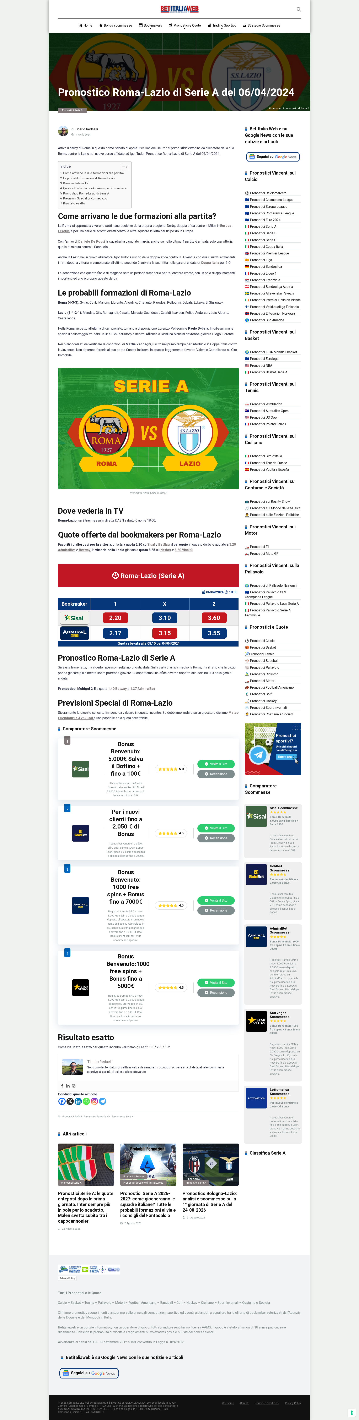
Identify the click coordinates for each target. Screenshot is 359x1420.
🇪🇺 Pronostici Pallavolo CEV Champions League (265, 594)
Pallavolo (104, 1303)
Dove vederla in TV (75, 183)
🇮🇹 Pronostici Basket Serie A (266, 372)
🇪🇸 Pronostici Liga (258, 260)
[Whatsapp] (86, 1101)
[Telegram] (102, 1101)
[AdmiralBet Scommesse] (80, 913)
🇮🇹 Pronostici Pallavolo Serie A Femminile (268, 612)
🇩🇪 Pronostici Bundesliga (263, 267)
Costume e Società (256, 1303)
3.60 (214, 617)
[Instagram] (74, 1086)
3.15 (165, 633)
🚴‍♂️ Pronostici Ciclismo (261, 674)
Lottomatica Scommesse (280, 1092)
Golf (180, 1303)
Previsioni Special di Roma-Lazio (85, 198)
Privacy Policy (67, 1278)
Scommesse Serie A (122, 1116)
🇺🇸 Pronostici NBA (258, 366)
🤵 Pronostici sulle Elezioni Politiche (272, 515)
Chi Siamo (228, 1403)
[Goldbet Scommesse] (80, 840)
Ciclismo (207, 1303)
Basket (76, 1303)
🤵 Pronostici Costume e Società (269, 714)
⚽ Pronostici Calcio (260, 641)
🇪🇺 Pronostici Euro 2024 (262, 220)
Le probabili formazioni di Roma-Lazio (89, 178)
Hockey (191, 1303)
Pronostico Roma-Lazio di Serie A (86, 193)
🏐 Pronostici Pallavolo (262, 668)
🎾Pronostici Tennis (259, 654)
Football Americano (142, 1303)
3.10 (165, 617)
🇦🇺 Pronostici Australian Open (267, 411)
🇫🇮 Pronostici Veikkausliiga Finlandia (272, 307)
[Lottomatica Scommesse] (256, 1107)
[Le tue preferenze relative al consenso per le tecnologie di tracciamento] (352, 1413)
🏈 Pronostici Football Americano (269, 687)
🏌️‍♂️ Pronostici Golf (258, 694)
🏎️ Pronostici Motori (260, 681)
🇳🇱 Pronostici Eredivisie (262, 280)
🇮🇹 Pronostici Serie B (260, 233)
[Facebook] (62, 1086)
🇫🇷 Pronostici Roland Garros (265, 424)
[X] (70, 1101)
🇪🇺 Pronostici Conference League (269, 213)
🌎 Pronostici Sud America (264, 320)
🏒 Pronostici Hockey (261, 701)
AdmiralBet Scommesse (280, 930)
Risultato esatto (74, 203)
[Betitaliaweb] (179, 9)
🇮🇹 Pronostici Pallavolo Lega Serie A (272, 604)
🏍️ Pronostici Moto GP (262, 554)
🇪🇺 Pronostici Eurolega (261, 359)
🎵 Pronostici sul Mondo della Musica (272, 508)
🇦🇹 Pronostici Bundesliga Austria (269, 287)
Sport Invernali (228, 1303)
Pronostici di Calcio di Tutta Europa (143, 1182)
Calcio (62, 1303)
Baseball (166, 1303)
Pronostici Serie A (72, 110)
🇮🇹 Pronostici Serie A (260, 227)
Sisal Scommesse (284, 808)
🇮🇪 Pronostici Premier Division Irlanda (273, 300)
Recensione (218, 774)
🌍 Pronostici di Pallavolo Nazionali (271, 586)
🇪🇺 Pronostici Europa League (266, 207)
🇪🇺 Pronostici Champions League (269, 200)
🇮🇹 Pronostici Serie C (260, 240)
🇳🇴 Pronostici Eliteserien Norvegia (270, 313)
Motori (120, 1303)
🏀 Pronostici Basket (260, 647)
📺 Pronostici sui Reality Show (267, 501)
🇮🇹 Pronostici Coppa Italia (264, 247)
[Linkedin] (68, 1086)
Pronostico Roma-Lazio (97, 1116)
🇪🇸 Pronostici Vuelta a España (267, 470)
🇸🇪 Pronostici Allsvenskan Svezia (269, 293)
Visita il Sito (218, 764)
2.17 (115, 633)
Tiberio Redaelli (86, 129)
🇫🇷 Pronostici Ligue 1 (261, 273)
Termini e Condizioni (267, 1403)
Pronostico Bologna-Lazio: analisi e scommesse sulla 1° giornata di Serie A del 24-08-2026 (210, 1202)
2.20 (115, 617)
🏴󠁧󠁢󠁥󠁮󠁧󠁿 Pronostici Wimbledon (263, 404)
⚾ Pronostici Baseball (261, 661)
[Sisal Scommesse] (80, 776)
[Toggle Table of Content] (122, 167)
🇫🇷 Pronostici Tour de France (266, 463)
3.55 (214, 633)
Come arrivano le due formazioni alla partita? (93, 173)
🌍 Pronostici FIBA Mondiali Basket (271, 352)
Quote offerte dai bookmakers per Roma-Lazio (95, 188)
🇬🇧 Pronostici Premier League (267, 253)
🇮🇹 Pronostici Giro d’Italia (263, 456)
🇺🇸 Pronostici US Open (261, 417)
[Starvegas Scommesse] (80, 995)
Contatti (244, 1403)
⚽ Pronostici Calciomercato (265, 193)
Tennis (89, 1303)
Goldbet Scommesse (280, 868)
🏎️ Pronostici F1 (257, 547)
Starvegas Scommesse (280, 1015)
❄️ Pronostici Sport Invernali (266, 708)
